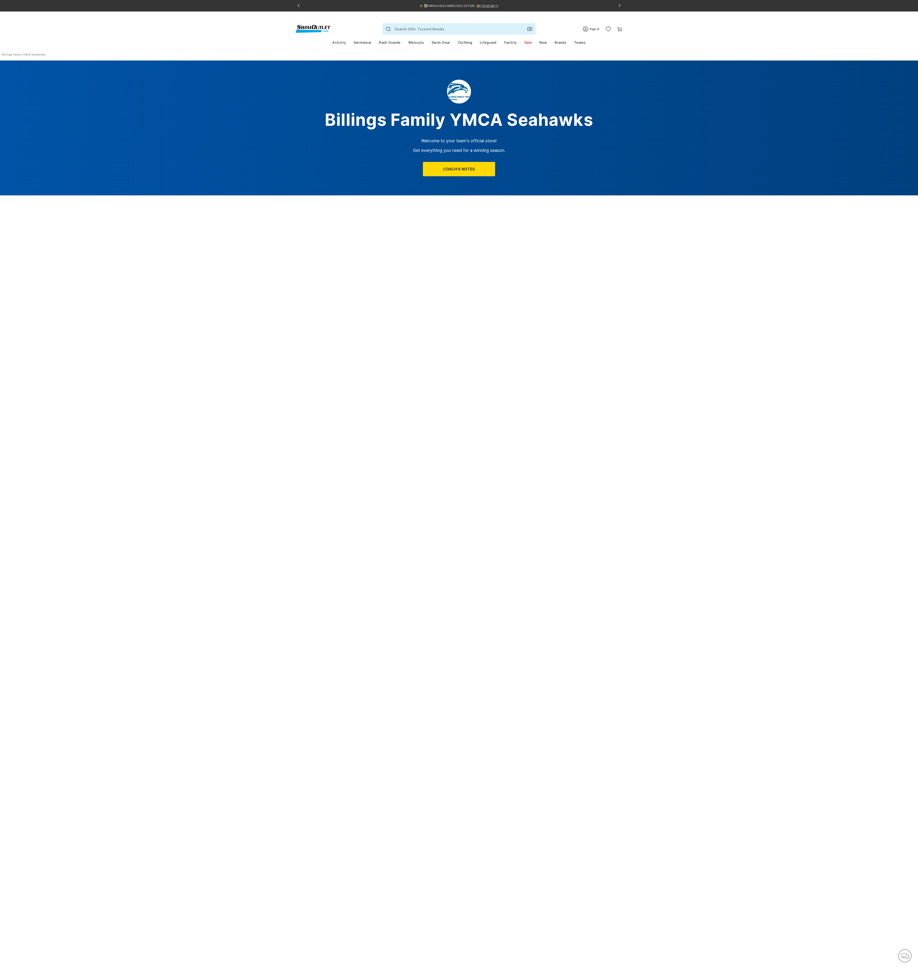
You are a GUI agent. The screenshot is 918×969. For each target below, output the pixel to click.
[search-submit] (388, 29)
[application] (904, 955)
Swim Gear (441, 42)
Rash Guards (389, 42)
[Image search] (530, 29)
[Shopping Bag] (620, 29)
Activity (339, 42)
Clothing (465, 42)
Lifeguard (488, 42)
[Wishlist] (608, 29)
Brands (560, 42)
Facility (510, 42)
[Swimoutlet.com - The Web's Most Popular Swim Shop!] (313, 28)
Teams (580, 42)
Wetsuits (416, 42)
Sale (528, 42)
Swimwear (362, 42)
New (543, 42)
